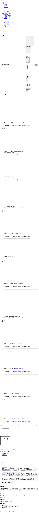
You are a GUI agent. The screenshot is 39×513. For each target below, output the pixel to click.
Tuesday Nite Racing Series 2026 (9, 234)
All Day (28, 84)
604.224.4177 (5, 507)
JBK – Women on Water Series (9, 206)
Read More (2, 491)
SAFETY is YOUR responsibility (7, 477)
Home (3, 2)
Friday (28, 76)
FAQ (5, 6)
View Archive (2, 484)
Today (19, 425)
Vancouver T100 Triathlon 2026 (9, 177)
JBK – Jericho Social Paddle (9, 152)
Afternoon (29, 86)
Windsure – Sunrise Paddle (9, 256)
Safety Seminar (6, 24)
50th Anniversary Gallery (8, 20)
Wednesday (29, 74)
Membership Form (7, 10)
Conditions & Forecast (8, 15)
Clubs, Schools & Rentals (6, 13)
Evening (28, 87)
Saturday (28, 77)
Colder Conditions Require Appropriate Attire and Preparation (12, 472)
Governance (6, 7)
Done (30, 37)
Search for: (2, 449)
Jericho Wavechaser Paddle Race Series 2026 (12, 316)
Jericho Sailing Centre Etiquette (7, 467)
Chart (5, 25)
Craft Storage (6, 12)
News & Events (5, 17)
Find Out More (2, 497)
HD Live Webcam (7, 16)
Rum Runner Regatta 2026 (9, 369)
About (3, 3)
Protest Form (4, 455)
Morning (28, 85)
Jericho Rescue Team (7, 26)
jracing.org (4, 454)
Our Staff (5, 5)
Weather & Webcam (5, 14)
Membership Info (7, 9)
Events (5, 18)
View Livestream (9, 501)
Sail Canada (4, 456)
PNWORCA (4, 461)
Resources (4, 21)
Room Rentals (6, 23)
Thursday (28, 75)
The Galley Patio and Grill (8, 22)
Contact (5, 4)
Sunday (28, 72)
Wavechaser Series (5, 462)
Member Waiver (7, 11)
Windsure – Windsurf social (9, 284)
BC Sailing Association (6, 453)
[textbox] (30, 56)
